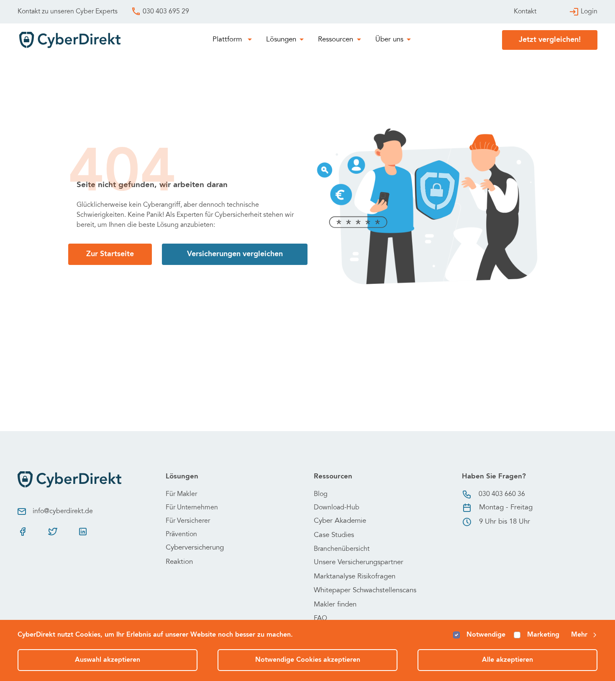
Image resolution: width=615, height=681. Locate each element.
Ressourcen (335, 40)
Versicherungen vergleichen (235, 254)
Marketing (543, 635)
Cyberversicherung (195, 548)
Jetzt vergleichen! (550, 40)
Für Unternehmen (192, 507)
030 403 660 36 (502, 494)
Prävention (181, 534)
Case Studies (334, 535)
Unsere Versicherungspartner (358, 562)
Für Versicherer (188, 521)
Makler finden (335, 605)
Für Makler (181, 494)
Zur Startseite (110, 254)
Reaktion (179, 562)
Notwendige (485, 635)
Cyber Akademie (340, 521)
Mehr (579, 635)
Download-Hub (336, 507)
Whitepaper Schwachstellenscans (365, 590)
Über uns (389, 40)
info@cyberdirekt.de (63, 511)
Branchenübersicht (341, 549)
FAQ (320, 618)
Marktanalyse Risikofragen (354, 577)
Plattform (228, 40)
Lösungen (281, 40)
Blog (321, 494)
